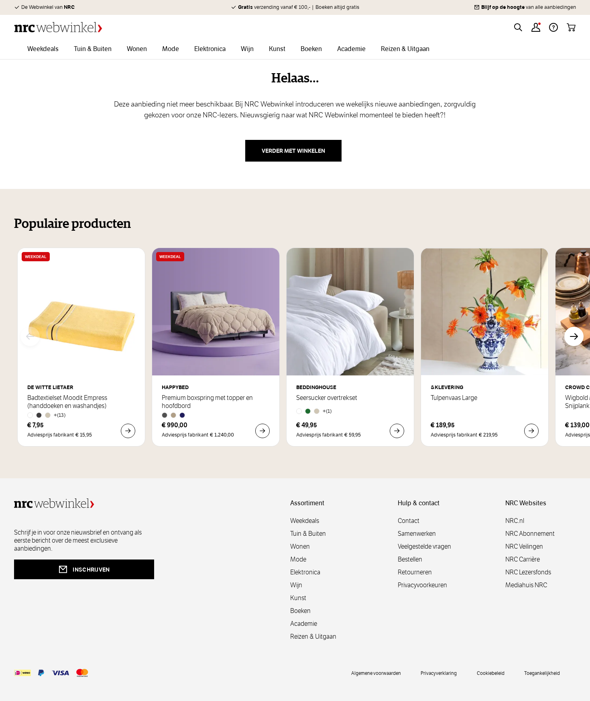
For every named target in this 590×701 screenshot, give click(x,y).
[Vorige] (30, 336)
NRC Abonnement (530, 533)
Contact (408, 521)
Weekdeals (304, 521)
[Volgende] (574, 336)
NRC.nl (514, 521)
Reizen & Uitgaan (313, 636)
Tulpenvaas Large (454, 398)
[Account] (536, 27)
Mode (298, 559)
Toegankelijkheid (542, 673)
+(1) (327, 411)
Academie (303, 623)
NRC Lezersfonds (528, 572)
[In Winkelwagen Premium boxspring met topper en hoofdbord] (262, 431)
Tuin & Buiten (308, 533)
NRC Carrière (522, 559)
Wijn (296, 585)
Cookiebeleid (491, 673)
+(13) (60, 415)
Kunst (298, 598)
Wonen (300, 546)
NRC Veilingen (524, 546)
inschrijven (91, 569)
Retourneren (415, 572)
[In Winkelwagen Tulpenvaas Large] (531, 431)
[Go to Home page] (58, 27)
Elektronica (305, 572)
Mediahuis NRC (526, 585)
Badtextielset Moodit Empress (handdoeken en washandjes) (67, 402)
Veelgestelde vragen (424, 546)
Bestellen (410, 559)
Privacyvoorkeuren (422, 585)
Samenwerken (417, 533)
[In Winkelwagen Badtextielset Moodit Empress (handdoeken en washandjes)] (128, 431)
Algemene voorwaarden (376, 673)
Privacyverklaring (439, 673)
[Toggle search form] (518, 27)
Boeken (300, 611)
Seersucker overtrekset (326, 398)
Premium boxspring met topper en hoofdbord (207, 402)
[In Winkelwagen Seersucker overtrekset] (397, 431)
